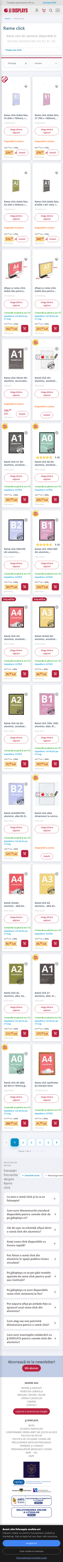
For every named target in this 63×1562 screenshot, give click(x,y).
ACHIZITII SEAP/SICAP (31, 1428)
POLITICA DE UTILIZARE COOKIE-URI (31, 1438)
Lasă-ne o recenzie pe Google (31, 1411)
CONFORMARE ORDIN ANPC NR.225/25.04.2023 (31, 1432)
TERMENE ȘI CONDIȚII (31, 1445)
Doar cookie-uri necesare (31, 1551)
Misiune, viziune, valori (32, 1394)
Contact (31, 1404)
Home (7, 18)
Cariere (31, 1401)
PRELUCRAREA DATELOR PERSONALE (31, 1442)
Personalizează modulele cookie (31, 1449)
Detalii (22, 152)
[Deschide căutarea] (51, 10)
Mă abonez (31, 1368)
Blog (32, 1425)
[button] (31, 1199)
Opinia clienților (31, 1398)
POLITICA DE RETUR (31, 1435)
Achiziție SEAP (49, 3)
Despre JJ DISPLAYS (31, 1388)
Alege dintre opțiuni (16, 131)
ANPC (32, 1455)
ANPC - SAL (31, 1452)
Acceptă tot (31, 1543)
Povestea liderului (31, 1391)
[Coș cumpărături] (44, 10)
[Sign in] (37, 10)
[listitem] (31, 1199)
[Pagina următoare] (57, 1142)
